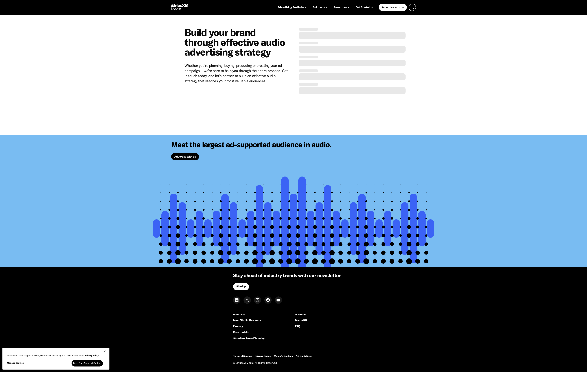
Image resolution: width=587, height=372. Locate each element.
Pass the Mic (241, 332)
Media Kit (301, 320)
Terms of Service (242, 356)
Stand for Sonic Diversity (249, 338)
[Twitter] (247, 300)
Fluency (238, 326)
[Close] (104, 351)
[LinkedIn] (236, 300)
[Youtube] (278, 300)
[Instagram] (257, 300)
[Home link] (179, 7)
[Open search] (412, 7)
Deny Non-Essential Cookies (87, 363)
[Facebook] (268, 300)
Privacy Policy (263, 356)
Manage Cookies (15, 363)
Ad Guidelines (304, 356)
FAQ (297, 326)
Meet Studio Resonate (247, 320)
